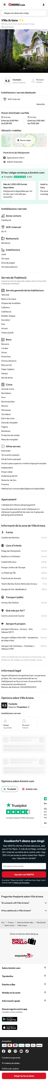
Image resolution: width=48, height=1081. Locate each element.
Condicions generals (11, 1057)
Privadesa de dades (11, 1063)
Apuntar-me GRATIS (24, 874)
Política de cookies (10, 1068)
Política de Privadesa (21, 883)
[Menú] (4, 4)
